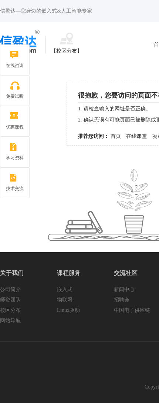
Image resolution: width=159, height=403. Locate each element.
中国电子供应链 (132, 310)
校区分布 (10, 310)
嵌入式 (64, 289)
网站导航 (10, 320)
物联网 (64, 300)
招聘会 (121, 300)
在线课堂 (136, 136)
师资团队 (10, 300)
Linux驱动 (68, 310)
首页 (116, 136)
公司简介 (10, 289)
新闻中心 (124, 289)
